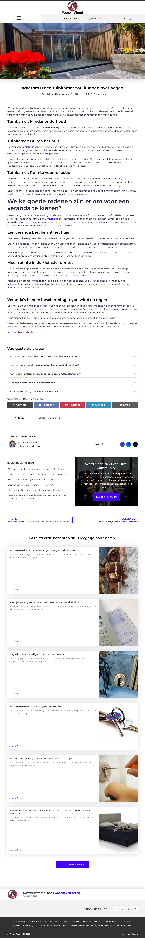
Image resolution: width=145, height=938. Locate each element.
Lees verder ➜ (15, 590)
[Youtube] (135, 909)
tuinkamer (27, 147)
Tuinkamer (43, 418)
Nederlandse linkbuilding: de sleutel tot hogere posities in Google (39, 925)
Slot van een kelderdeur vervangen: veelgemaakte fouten (36, 469)
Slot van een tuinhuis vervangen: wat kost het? (31, 485)
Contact (65, 921)
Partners (97, 921)
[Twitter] (122, 909)
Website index (111, 921)
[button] (19, 18)
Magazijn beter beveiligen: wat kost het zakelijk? (32, 479)
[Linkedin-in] (129, 909)
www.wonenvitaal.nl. (129, 934)
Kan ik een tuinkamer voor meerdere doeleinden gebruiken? (72, 374)
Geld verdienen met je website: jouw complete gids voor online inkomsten (101, 925)
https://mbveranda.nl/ (20, 332)
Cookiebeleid (19, 921)
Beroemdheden (35, 921)
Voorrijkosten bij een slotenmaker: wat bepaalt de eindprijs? (37, 474)
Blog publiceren (52, 921)
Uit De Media (125, 921)
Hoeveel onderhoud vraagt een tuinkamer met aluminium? (72, 365)
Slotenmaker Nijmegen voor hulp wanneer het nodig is (35, 490)
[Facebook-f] (116, 909)
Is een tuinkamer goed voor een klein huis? (72, 391)
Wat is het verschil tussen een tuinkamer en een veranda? (72, 356)
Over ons (87, 921)
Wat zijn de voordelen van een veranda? (72, 382)
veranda (50, 218)
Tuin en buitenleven (96, 94)
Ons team (76, 921)
